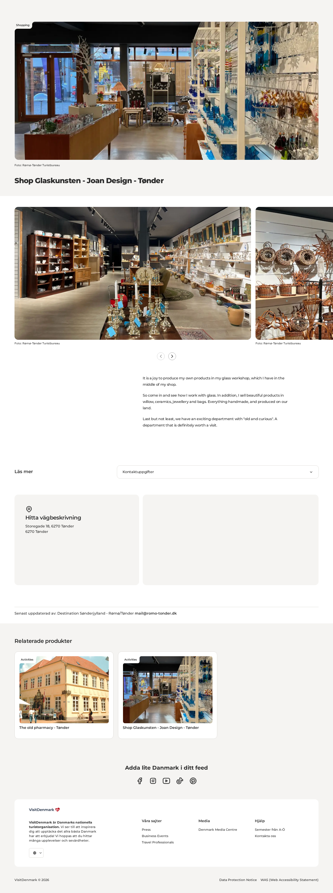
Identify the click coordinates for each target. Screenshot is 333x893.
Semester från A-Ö (270, 830)
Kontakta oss (265, 836)
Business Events (155, 836)
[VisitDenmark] (44, 809)
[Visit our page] (153, 781)
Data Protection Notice (238, 880)
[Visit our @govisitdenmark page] (180, 781)
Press (146, 830)
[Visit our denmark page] (140, 781)
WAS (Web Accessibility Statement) (290, 880)
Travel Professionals (158, 842)
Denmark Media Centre (217, 830)
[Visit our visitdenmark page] (166, 781)
